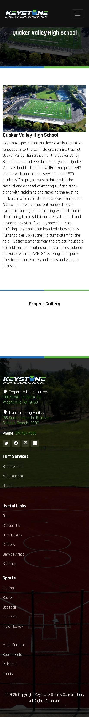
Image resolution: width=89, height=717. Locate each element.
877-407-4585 (26, 433)
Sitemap (9, 564)
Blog (6, 516)
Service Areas (13, 554)
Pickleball (10, 664)
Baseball (9, 607)
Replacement (13, 467)
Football (9, 588)
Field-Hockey (13, 626)
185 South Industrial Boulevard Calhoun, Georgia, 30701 (27, 420)
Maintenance (13, 476)
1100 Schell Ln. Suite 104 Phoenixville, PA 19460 (22, 400)
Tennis (8, 674)
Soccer (8, 598)
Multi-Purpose (14, 645)
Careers (9, 545)
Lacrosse (10, 617)
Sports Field (12, 655)
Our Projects (12, 535)
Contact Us (11, 525)
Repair (8, 486)
